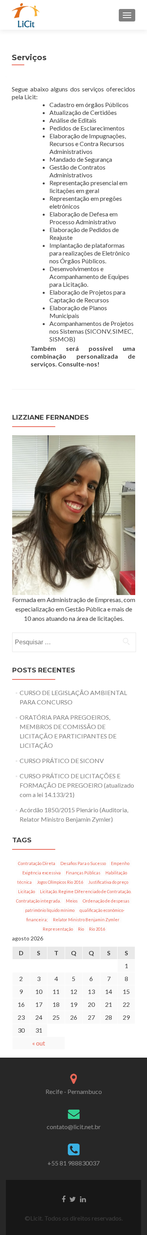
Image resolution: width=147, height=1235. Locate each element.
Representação (58, 928)
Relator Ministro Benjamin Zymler (86, 919)
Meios (72, 900)
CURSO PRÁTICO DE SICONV (62, 760)
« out (38, 1043)
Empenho (120, 863)
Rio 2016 (97, 928)
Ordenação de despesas (106, 900)
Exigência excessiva (41, 872)
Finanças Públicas (83, 872)
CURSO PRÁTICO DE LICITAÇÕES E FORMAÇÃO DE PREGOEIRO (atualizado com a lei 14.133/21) (77, 785)
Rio (81, 928)
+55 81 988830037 (73, 1163)
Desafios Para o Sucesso (83, 863)
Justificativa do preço (108, 882)
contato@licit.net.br (74, 1126)
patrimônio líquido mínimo (49, 910)
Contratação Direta (36, 863)
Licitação (26, 891)
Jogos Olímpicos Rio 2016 (60, 882)
